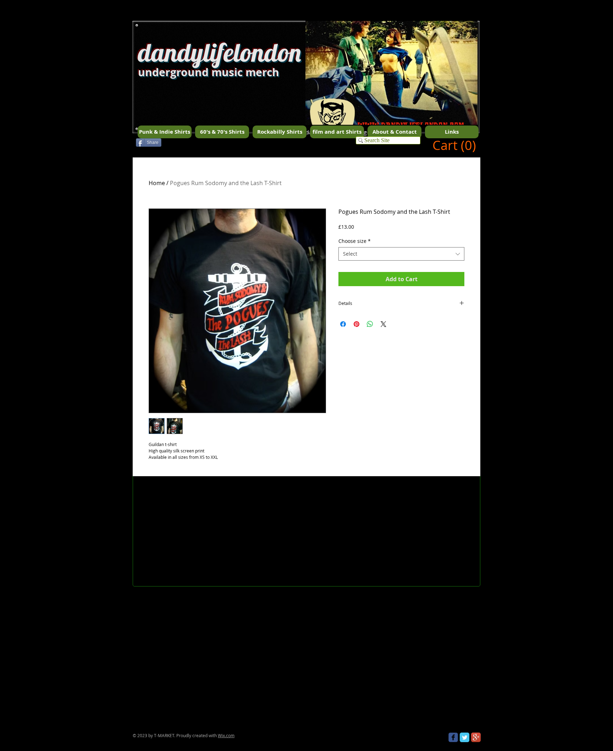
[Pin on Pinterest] (356, 324)
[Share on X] (383, 324)
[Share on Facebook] (343, 324)
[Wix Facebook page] (453, 737)
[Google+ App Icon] (476, 737)
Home (157, 183)
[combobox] (401, 254)
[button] (391, 85)
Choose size (354, 241)
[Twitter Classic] (464, 737)
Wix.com (226, 735)
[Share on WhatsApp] (370, 324)
